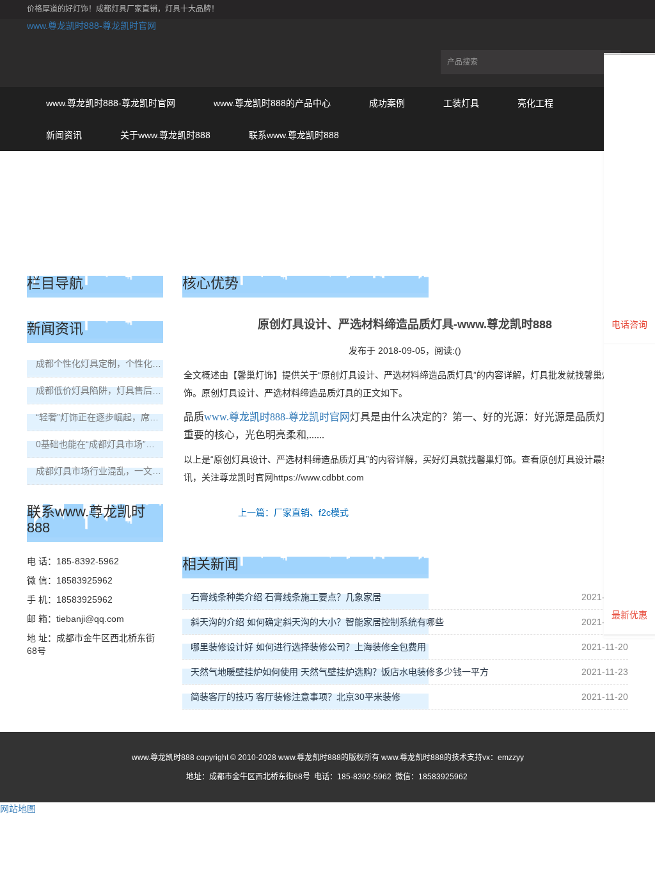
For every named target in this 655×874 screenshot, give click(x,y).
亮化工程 (535, 103)
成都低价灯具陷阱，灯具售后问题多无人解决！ (130, 390)
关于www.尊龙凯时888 (165, 135)
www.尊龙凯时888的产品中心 (272, 103)
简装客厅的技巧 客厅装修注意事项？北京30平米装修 (295, 697)
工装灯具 (461, 103)
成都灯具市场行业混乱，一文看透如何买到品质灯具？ (143, 471)
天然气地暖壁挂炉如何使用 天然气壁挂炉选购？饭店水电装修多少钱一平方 (340, 672)
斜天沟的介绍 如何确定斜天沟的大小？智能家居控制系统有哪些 (317, 622)
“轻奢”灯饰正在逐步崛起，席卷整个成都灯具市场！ (137, 417)
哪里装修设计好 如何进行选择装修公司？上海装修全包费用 (308, 647)
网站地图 (18, 809)
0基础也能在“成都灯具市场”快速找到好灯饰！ (126, 444)
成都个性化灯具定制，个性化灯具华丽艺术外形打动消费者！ (157, 363)
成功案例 (387, 103)
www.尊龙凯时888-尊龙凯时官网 (91, 25)
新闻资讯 (64, 135)
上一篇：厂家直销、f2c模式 (293, 512)
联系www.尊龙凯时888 (294, 135)
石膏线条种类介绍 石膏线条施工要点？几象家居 (286, 597)
